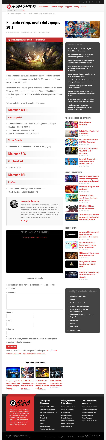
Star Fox (72, 299)
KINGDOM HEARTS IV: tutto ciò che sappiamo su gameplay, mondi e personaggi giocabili (89, 178)
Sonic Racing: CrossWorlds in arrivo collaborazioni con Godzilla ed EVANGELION (80, 107)
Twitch (84, 6)
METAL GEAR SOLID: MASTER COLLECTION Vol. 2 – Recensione (88, 150)
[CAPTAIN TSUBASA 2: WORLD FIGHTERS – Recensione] (71, 145)
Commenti (34, 32)
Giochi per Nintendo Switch (48, 412)
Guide (41, 423)
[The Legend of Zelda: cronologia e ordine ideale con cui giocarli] (71, 201)
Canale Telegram (87, 418)
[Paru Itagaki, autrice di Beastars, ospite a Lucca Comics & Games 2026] (71, 248)
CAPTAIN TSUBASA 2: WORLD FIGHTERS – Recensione (88, 140)
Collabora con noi (50, 437)
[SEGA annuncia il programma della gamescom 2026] (71, 258)
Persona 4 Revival (75, 330)
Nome (8, 312)
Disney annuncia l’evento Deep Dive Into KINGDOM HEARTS (87, 264)
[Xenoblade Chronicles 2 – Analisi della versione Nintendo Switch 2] (71, 164)
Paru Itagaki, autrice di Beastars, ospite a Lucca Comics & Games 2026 (87, 244)
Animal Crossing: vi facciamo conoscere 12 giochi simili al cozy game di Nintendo (89, 217)
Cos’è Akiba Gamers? (12, 2)
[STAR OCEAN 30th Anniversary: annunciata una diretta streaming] (71, 277)
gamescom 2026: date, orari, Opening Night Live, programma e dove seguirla (89, 234)
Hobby (76, 6)
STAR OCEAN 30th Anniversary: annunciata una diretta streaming (89, 274)
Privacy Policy (62, 437)
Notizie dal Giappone (67, 410)
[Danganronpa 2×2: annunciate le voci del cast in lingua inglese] (13, 377)
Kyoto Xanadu (74, 320)
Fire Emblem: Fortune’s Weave (79, 303)
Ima (69, 74)
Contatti (39, 2)
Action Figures (65, 412)
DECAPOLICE (74, 327)
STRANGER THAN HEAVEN (78, 296)
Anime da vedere (49, 2)
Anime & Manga (57, 6)
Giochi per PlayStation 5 (47, 410)
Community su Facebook (89, 410)
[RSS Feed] (80, 2)
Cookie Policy (72, 437)
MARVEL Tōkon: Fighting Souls (79, 306)
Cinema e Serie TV (66, 426)
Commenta (10, 292)
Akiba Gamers (10, 13)
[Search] (23, 10)
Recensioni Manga (66, 418)
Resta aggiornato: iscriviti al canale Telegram (28, 39)
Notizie (24, 13)
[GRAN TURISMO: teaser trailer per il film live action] (56, 377)
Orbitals (72, 323)
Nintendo (30, 13)
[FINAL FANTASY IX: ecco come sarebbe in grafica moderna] (42, 377)
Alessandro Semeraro (13, 32)
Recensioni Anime (66, 415)
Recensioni (43, 418)
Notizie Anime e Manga (68, 407)
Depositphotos (25, 435)
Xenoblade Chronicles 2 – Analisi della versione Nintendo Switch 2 (87, 161)
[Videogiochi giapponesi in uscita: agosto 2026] (82, 37)
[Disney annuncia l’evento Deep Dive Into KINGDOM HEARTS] (71, 267)
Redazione (32, 2)
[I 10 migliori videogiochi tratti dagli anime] (71, 192)
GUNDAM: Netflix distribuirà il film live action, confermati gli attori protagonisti (80, 68)
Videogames (44, 6)
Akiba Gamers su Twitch (89, 407)
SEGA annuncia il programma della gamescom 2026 (89, 254)
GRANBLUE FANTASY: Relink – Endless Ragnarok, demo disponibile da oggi (81, 93)
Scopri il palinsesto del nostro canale (35, 237)
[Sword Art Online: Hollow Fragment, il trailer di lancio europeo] (27, 377)
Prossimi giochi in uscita (47, 429)
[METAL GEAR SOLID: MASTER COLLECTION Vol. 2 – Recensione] (71, 154)
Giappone (68, 6)
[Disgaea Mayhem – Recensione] (71, 127)
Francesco (71, 60)
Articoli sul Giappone (67, 423)
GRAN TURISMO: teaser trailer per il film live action (56, 383)
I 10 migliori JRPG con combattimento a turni (87, 207)
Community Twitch (87, 415)
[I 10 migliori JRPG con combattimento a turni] (71, 211)
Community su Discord (89, 412)
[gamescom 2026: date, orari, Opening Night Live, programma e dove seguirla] (71, 237)
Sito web (10, 329)
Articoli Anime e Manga (68, 421)
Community (23, 2)
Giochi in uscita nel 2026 (63, 2)
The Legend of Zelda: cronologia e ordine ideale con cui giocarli (88, 197)
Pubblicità (81, 437)
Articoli (42, 421)
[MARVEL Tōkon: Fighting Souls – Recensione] (71, 136)
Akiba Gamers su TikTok (89, 421)
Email (8, 320)
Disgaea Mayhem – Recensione (85, 123)
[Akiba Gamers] (21, 8)
